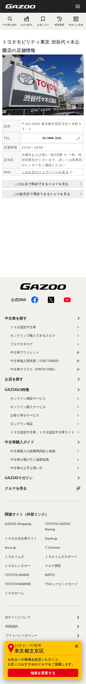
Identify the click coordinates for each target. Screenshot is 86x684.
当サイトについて (18, 617)
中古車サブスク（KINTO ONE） (33, 369)
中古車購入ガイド (19, 442)
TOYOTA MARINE (18, 584)
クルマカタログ (21, 344)
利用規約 (11, 626)
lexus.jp (10, 547)
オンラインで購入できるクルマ (32, 335)
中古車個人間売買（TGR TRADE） (35, 361)
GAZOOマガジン (19, 478)
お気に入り (43, 24)
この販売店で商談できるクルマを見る (41, 194)
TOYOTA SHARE (17, 575)
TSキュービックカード (61, 584)
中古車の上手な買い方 (26, 468)
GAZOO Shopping (18, 524)
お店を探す (27, 24)
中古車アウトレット (24, 352)
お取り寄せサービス (24, 415)
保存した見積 (76, 24)
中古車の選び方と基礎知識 (29, 459)
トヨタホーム (14, 593)
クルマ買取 (53, 566)
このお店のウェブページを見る (45, 172)
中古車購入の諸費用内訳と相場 (32, 451)
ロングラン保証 (21, 424)
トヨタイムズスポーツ (61, 556)
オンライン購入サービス (28, 407)
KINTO (50, 575)
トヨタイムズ (14, 556)
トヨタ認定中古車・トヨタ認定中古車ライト (42, 432)
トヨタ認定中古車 (23, 327)
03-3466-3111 (51, 138)
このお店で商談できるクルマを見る (42, 184)
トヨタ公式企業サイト (21, 538)
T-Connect (52, 547)
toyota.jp (51, 538)
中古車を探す (16, 318)
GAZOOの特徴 (17, 390)
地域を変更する (43, 673)
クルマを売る (16, 488)
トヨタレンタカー (18, 566)
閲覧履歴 (59, 24)
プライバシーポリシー (21, 635)
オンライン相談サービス (28, 398)
